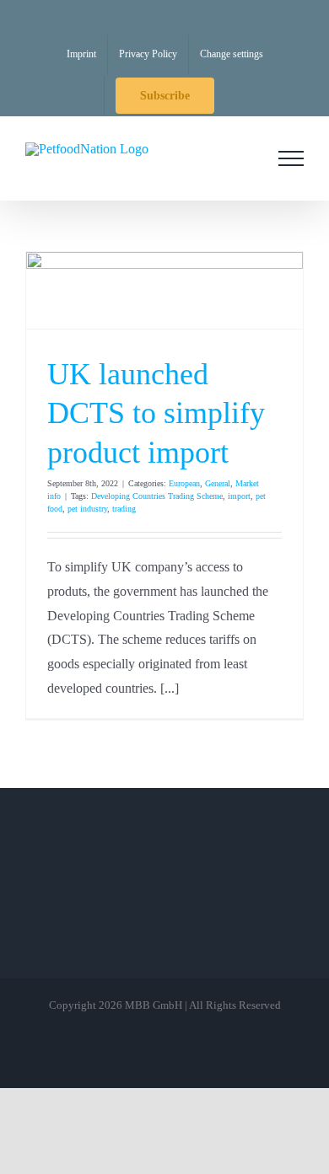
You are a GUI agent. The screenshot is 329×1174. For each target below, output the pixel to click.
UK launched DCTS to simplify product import (156, 413)
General (217, 483)
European (184, 483)
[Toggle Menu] (291, 158)
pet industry (87, 508)
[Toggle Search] (244, 157)
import (239, 496)
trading (124, 508)
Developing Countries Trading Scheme (157, 496)
